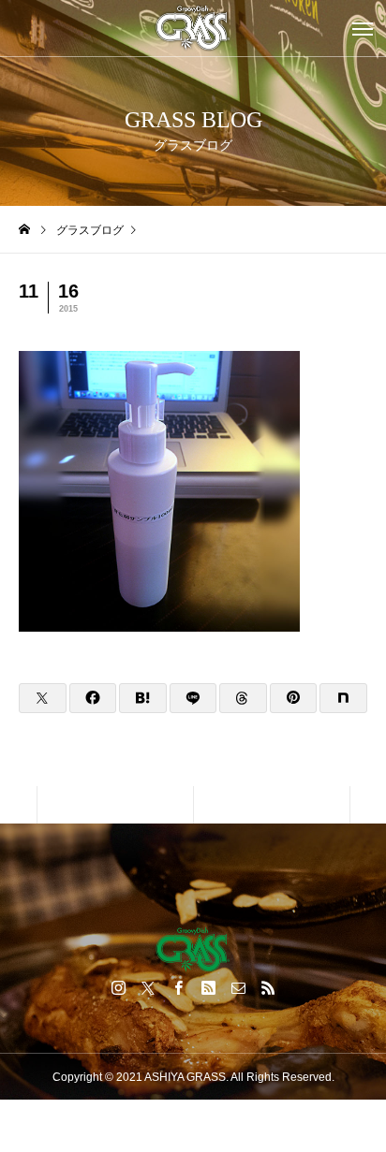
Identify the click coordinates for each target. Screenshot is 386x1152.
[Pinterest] (208, 987)
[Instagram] (118, 987)
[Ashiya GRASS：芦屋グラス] (193, 28)
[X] (148, 987)
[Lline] (193, 698)
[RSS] (268, 987)
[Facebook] (178, 987)
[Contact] (238, 987)
